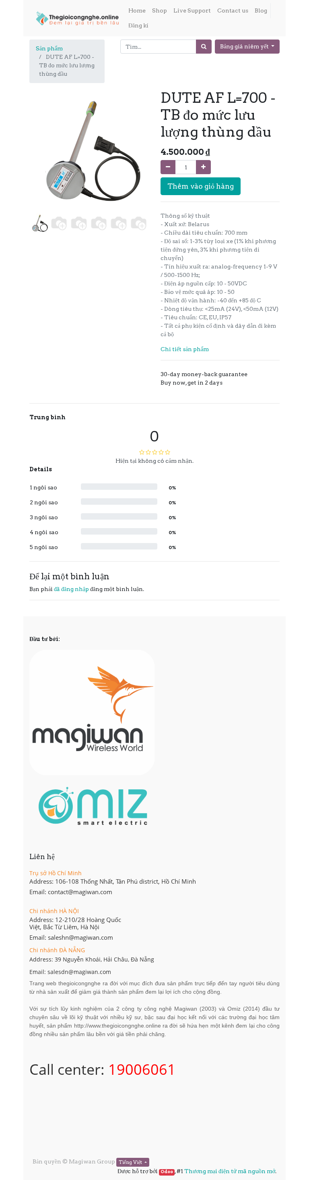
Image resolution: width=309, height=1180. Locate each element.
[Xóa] (168, 167)
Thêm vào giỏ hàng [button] (200, 186)
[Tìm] (204, 47)
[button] (38, 170)
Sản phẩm (49, 48)
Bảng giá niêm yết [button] (245, 46)
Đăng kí (138, 25)
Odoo (167, 1171)
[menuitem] (137, 10)
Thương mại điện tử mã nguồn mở (229, 1171)
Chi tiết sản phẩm (185, 349)
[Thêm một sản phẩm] (203, 167)
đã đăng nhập (71, 589)
